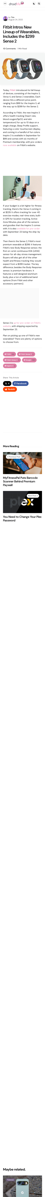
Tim (12, 17)
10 (9, 48)
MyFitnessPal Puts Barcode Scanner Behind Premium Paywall (20, 481)
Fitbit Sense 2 (27, 354)
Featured (10, 1180)
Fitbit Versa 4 (12, 360)
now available (9, 145)
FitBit (10, 354)
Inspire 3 (10, 366)
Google (30, 360)
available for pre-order (28, 228)
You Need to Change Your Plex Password (22, 518)
